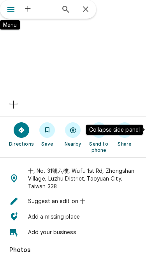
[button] (73, 178)
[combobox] (40, 9)
